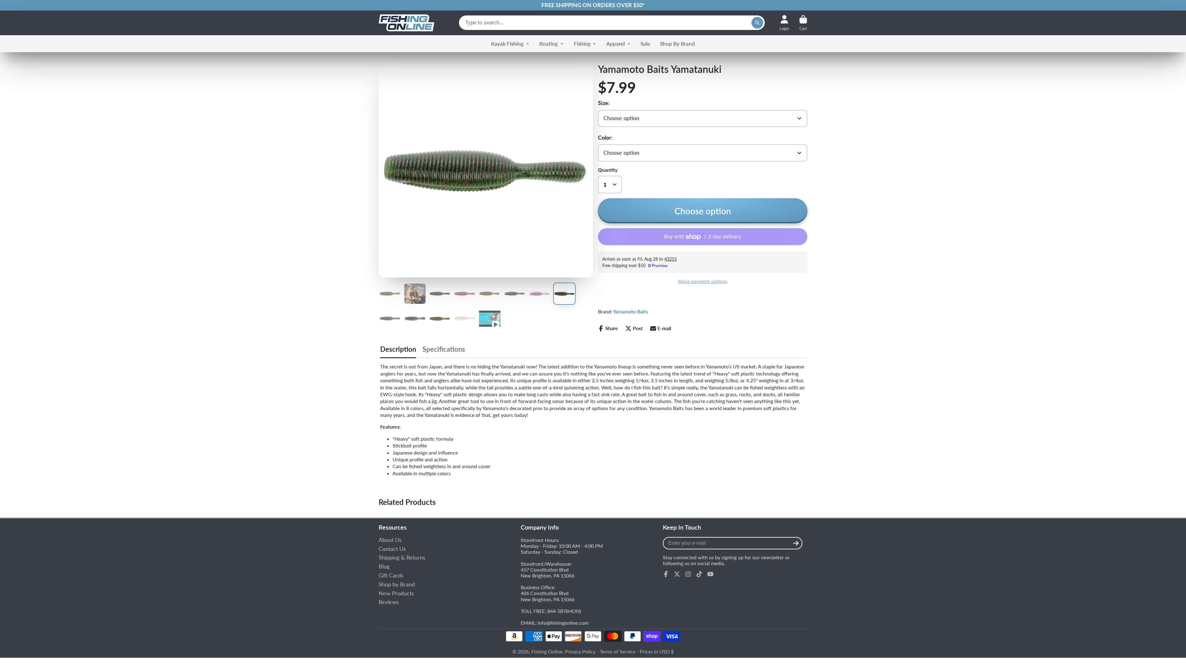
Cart (803, 23)
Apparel (615, 43)
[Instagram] (688, 574)
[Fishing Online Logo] (406, 22)
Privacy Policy (580, 651)
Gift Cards (391, 575)
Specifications (444, 349)
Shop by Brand (397, 584)
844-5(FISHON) (564, 611)
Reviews (389, 602)
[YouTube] (710, 574)
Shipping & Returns (402, 557)
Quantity (607, 170)
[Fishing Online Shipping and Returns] (593, 5)
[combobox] (612, 22)
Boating (548, 43)
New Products (396, 593)
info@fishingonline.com (563, 623)
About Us (390, 540)
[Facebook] (666, 574)
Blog (384, 566)
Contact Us (392, 549)
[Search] (757, 23)
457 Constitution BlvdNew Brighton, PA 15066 (547, 572)
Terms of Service (617, 651)
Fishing (582, 43)
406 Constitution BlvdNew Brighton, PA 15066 (547, 596)
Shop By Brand (677, 43)
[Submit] (795, 543)
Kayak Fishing (507, 43)
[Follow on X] (677, 574)
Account (784, 23)
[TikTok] (699, 574)
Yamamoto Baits (630, 311)
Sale (645, 43)
